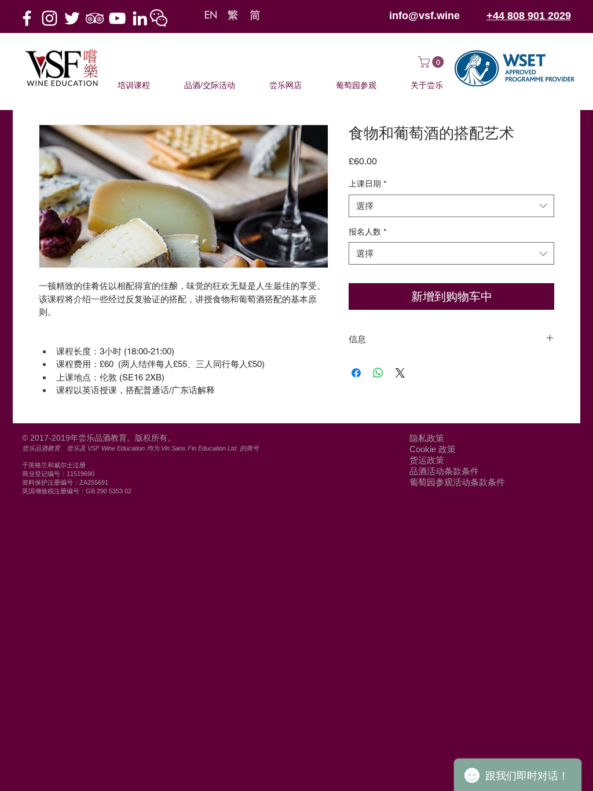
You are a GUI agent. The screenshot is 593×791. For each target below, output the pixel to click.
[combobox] (451, 206)
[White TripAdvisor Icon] (95, 18)
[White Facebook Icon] (27, 18)
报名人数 (367, 231)
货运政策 (426, 460)
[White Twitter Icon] (72, 18)
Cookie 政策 (432, 449)
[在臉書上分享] (356, 373)
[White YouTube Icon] (117, 18)
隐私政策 (426, 438)
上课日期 (367, 183)
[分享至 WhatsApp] (378, 373)
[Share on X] (400, 373)
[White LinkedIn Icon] (140, 18)
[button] (158, 18)
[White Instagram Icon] (49, 18)
